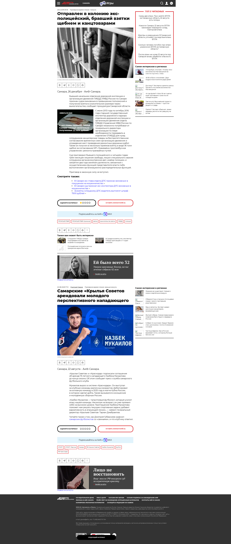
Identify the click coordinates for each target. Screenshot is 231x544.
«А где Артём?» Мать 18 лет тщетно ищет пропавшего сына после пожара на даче (159, 95)
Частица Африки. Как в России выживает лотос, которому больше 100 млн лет (159, 333)
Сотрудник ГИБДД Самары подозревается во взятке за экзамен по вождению (78, 240)
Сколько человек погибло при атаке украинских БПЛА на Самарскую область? (154, 47)
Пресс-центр (101, 498)
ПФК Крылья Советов (65, 357)
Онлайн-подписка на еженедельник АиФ (142, 498)
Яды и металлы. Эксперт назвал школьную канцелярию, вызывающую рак (157, 309)
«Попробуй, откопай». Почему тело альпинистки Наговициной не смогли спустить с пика (159, 71)
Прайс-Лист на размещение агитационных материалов (117, 500)
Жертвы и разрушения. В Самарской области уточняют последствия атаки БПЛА (154, 37)
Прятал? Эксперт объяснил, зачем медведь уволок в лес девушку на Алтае (158, 111)
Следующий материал (96, 537)
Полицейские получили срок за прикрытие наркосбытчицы (80, 247)
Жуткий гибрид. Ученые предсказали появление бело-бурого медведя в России (160, 317)
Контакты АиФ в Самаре (151, 500)
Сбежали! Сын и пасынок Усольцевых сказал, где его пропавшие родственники (160, 301)
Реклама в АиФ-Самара (85, 500)
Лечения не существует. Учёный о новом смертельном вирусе (158, 292)
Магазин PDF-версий (116, 498)
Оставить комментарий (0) (115, 203)
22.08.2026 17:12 (62, 287)
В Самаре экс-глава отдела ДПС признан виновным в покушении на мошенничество (100, 182)
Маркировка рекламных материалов (90, 502)
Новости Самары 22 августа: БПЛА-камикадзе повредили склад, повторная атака (154, 28)
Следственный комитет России (69, 79)
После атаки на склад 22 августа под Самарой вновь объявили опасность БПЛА (154, 57)
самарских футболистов (81, 419)
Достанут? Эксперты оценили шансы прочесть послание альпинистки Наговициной (159, 87)
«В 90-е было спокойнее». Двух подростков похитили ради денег (158, 78)
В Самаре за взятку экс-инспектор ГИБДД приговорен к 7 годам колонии (118, 240)
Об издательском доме (85, 498)
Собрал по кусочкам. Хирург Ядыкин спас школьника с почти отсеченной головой (159, 325)
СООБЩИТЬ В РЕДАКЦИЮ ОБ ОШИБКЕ (120, 502)
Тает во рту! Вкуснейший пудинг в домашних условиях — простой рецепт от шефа (158, 103)
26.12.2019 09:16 (62, 10)
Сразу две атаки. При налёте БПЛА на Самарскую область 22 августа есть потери (154, 18)
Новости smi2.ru (65, 280)
